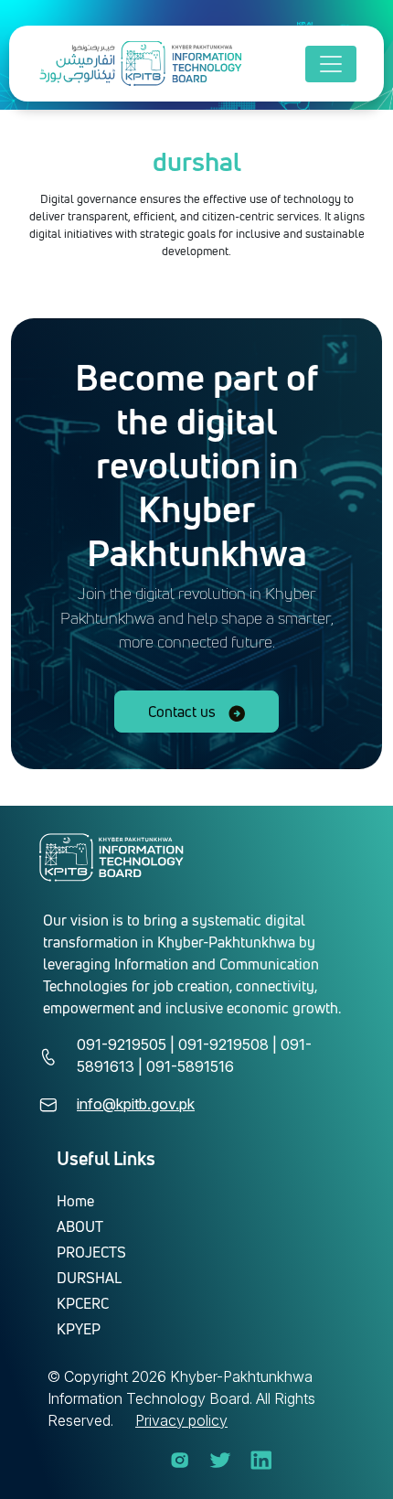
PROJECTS (91, 1252)
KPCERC (83, 1303)
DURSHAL (89, 1278)
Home (75, 1201)
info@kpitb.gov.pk (136, 1104)
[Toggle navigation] (330, 64)
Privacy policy (181, 1420)
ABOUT (80, 1226)
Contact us (183, 711)
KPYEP (79, 1329)
